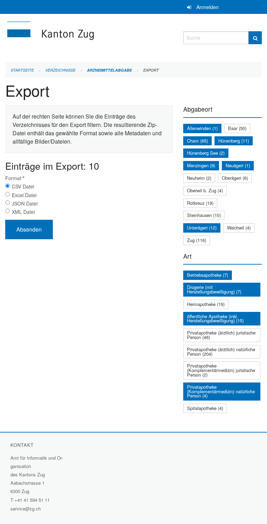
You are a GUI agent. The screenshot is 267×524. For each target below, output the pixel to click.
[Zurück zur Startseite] (89, 37)
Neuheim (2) (199, 178)
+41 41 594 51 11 (32, 500)
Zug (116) (196, 240)
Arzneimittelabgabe (109, 70)
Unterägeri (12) (202, 227)
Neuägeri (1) (238, 165)
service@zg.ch (25, 508)
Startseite (22, 70)
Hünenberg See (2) (206, 153)
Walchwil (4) (239, 227)
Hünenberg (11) (233, 140)
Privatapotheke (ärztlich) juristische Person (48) (221, 334)
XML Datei (23, 211)
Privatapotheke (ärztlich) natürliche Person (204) (221, 351)
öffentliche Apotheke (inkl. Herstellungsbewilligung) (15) (215, 318)
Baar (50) (237, 128)
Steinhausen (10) (204, 215)
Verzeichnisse (60, 70)
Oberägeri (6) (235, 178)
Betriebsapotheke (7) (207, 275)
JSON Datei (25, 203)
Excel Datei (24, 195)
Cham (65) (197, 140)
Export (151, 70)
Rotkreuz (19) (200, 203)
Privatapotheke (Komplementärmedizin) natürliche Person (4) (221, 391)
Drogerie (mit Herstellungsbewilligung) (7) (214, 289)
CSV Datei (23, 186)
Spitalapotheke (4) (205, 408)
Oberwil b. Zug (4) (205, 190)
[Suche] (255, 37)
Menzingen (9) (201, 165)
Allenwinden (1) (202, 128)
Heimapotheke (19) (206, 304)
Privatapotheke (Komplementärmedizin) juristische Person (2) (221, 370)
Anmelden (207, 6)
